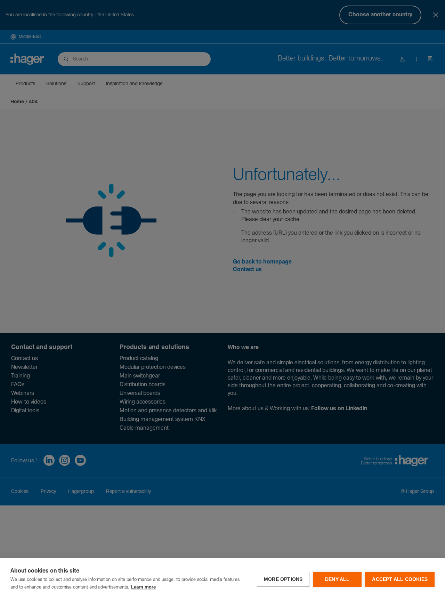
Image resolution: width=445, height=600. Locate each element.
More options (283, 579)
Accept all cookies (400, 579)
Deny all (337, 579)
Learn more (143, 587)
